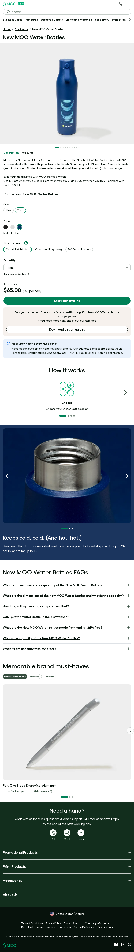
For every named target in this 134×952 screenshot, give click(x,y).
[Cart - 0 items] (120, 4)
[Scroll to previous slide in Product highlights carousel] (7, 476)
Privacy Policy (53, 923)
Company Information (97, 923)
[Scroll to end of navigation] (129, 19)
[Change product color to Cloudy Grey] (12, 227)
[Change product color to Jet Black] (5, 227)
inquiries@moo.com (48, 352)
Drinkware (21, 29)
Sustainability (105, 927)
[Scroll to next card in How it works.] (125, 392)
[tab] (11, 152)
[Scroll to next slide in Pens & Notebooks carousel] (130, 730)
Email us (93, 819)
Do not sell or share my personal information (46, 927)
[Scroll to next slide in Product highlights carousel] (127, 476)
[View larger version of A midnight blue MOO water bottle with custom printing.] (67, 93)
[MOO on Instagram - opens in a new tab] (123, 945)
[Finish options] (26, 243)
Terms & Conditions (32, 923)
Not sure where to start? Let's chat (35, 343)
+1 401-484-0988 (77, 352)
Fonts (67, 923)
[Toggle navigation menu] (129, 4)
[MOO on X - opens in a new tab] (129, 945)
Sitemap (77, 923)
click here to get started (107, 352)
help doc (90, 320)
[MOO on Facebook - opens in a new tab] (116, 945)
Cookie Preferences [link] (84, 927)
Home (7, 29)
